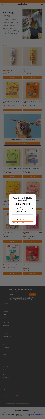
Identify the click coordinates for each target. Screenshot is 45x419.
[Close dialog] (34, 196)
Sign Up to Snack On (22, 220)
